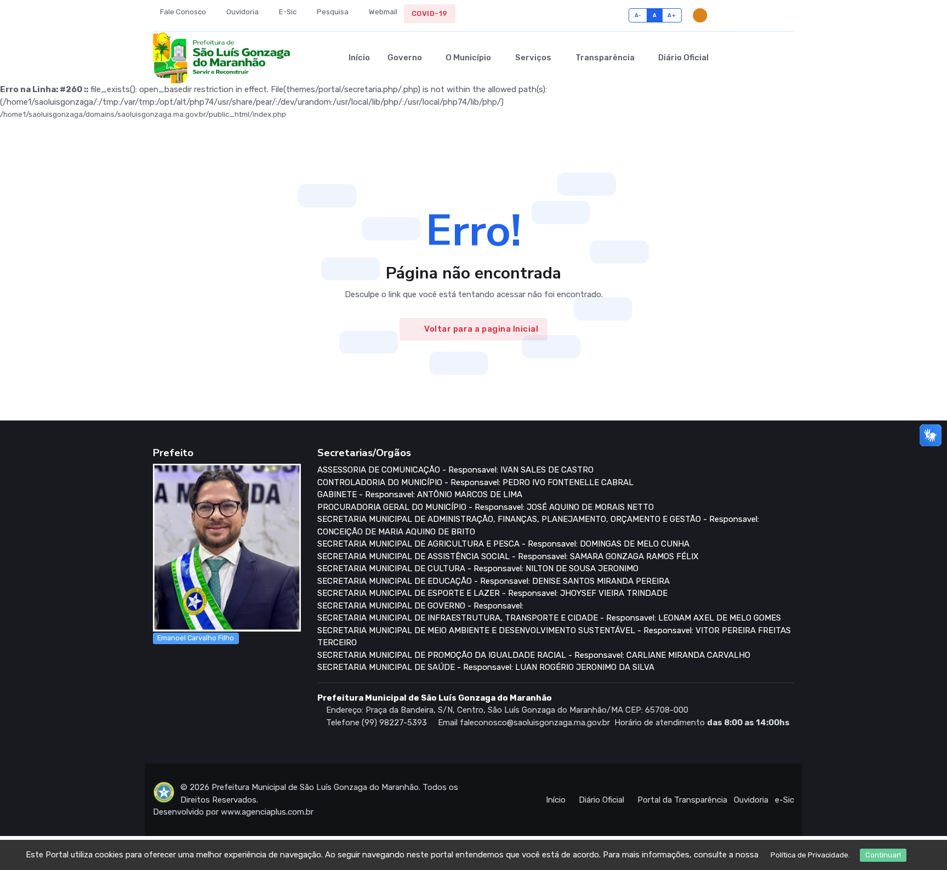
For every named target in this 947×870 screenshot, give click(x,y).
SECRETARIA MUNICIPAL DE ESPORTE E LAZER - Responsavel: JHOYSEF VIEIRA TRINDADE (492, 593)
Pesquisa (332, 12)
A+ (672, 15)
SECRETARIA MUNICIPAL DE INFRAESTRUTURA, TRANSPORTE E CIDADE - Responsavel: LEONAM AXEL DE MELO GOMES (549, 618)
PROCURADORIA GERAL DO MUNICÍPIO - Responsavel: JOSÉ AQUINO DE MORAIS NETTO (485, 507)
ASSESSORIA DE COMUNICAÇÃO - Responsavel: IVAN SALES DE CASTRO (455, 470)
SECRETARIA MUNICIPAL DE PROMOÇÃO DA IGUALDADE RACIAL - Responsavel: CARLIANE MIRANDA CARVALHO (533, 655)
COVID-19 (430, 13)
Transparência (605, 57)
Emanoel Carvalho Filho (195, 638)
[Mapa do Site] (739, 15)
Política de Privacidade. (810, 855)
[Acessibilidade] (722, 15)
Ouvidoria (242, 12)
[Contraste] (700, 15)
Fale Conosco (182, 12)
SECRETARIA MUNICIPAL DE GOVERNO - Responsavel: (420, 606)
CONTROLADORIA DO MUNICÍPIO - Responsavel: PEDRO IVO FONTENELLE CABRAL (475, 482)
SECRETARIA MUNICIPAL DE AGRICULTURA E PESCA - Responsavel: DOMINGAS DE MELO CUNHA (503, 544)
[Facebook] (756, 15)
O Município (468, 57)
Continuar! (883, 855)
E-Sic (286, 12)
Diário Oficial (683, 57)
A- (638, 15)
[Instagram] (773, 15)
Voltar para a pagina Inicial (481, 329)
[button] (769, 57)
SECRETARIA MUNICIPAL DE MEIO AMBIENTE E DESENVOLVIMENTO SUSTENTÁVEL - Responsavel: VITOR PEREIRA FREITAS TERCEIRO (554, 637)
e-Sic (784, 800)
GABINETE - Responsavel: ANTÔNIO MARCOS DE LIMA (419, 494)
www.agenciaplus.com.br (267, 812)
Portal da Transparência (682, 800)
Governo (404, 57)
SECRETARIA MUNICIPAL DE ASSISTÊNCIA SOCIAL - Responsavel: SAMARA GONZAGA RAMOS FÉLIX (508, 556)
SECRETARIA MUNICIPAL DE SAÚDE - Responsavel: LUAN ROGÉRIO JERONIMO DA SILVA (485, 667)
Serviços (533, 57)
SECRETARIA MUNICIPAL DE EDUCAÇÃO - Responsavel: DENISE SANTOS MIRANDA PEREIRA (493, 581)
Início (359, 57)
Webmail (382, 12)
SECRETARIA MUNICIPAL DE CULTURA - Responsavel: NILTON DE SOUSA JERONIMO (477, 568)
